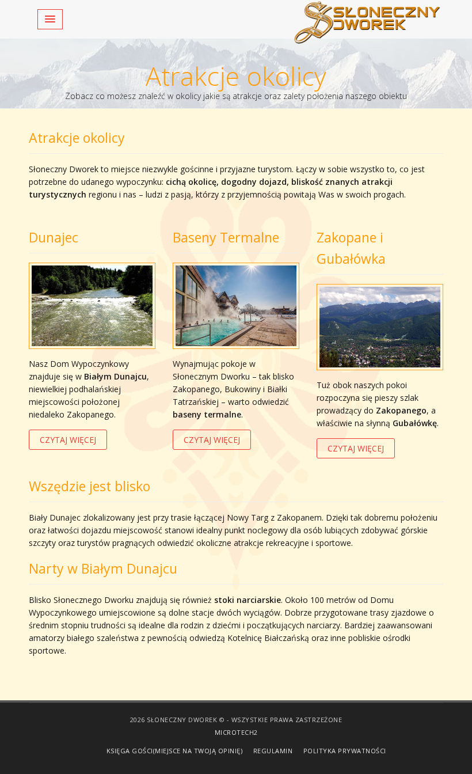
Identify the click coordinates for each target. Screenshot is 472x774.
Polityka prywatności (344, 750)
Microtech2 (236, 732)
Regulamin (273, 750)
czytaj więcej (68, 439)
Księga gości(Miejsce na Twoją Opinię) (174, 750)
